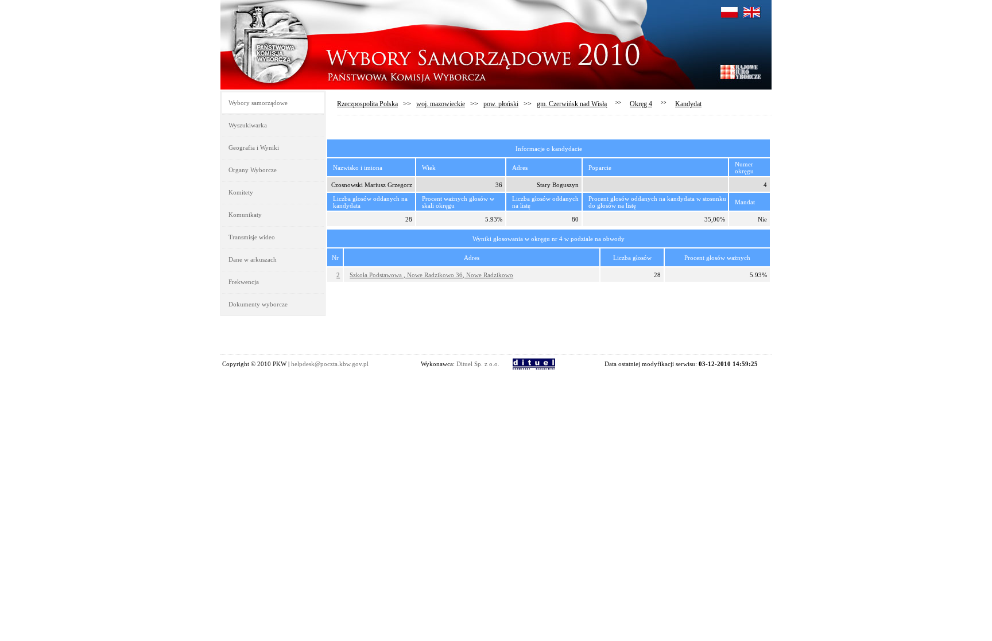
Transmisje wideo (251, 237)
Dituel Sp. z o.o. (477, 363)
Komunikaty (245, 214)
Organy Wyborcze (252, 169)
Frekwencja (243, 281)
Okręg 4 (641, 104)
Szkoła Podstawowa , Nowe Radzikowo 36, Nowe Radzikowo (431, 274)
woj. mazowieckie (440, 104)
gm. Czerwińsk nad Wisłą (572, 104)
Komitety (240, 192)
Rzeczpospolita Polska (367, 104)
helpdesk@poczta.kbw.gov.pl (330, 363)
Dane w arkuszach (252, 259)
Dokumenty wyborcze (258, 304)
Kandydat (688, 104)
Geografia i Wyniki (253, 147)
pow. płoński (500, 104)
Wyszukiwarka (247, 125)
